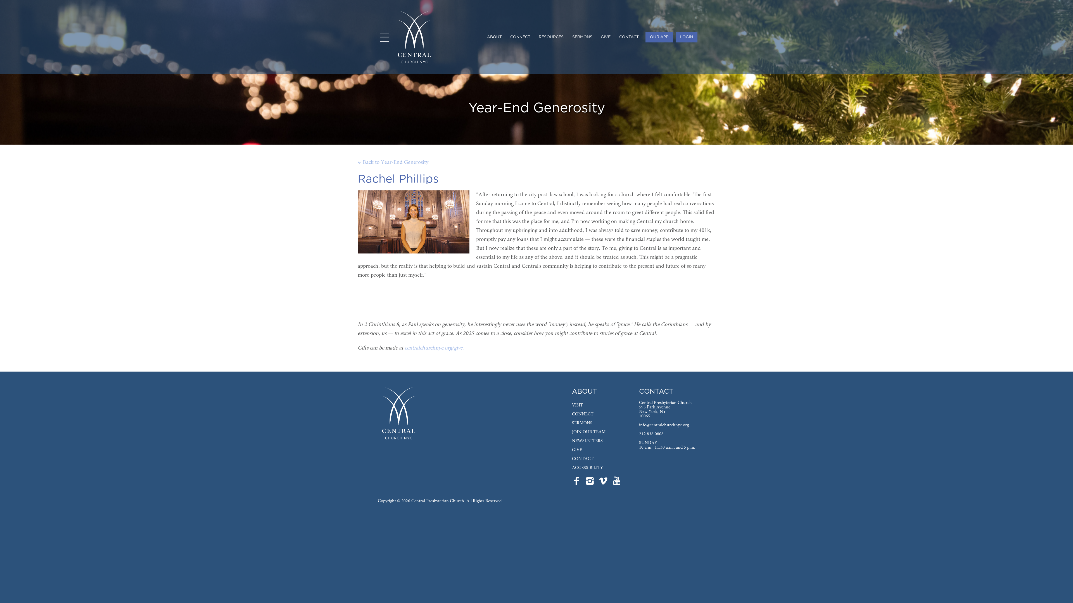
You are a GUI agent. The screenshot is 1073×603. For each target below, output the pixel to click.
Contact (629, 37)
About (494, 37)
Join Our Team (589, 432)
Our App (659, 37)
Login (686, 37)
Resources (551, 37)
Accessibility (587, 468)
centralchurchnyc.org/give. (434, 348)
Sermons (582, 37)
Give (606, 37)
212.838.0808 (651, 434)
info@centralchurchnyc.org (664, 425)
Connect (520, 37)
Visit (577, 405)
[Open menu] (384, 37)
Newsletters (587, 441)
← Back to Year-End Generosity (393, 162)
